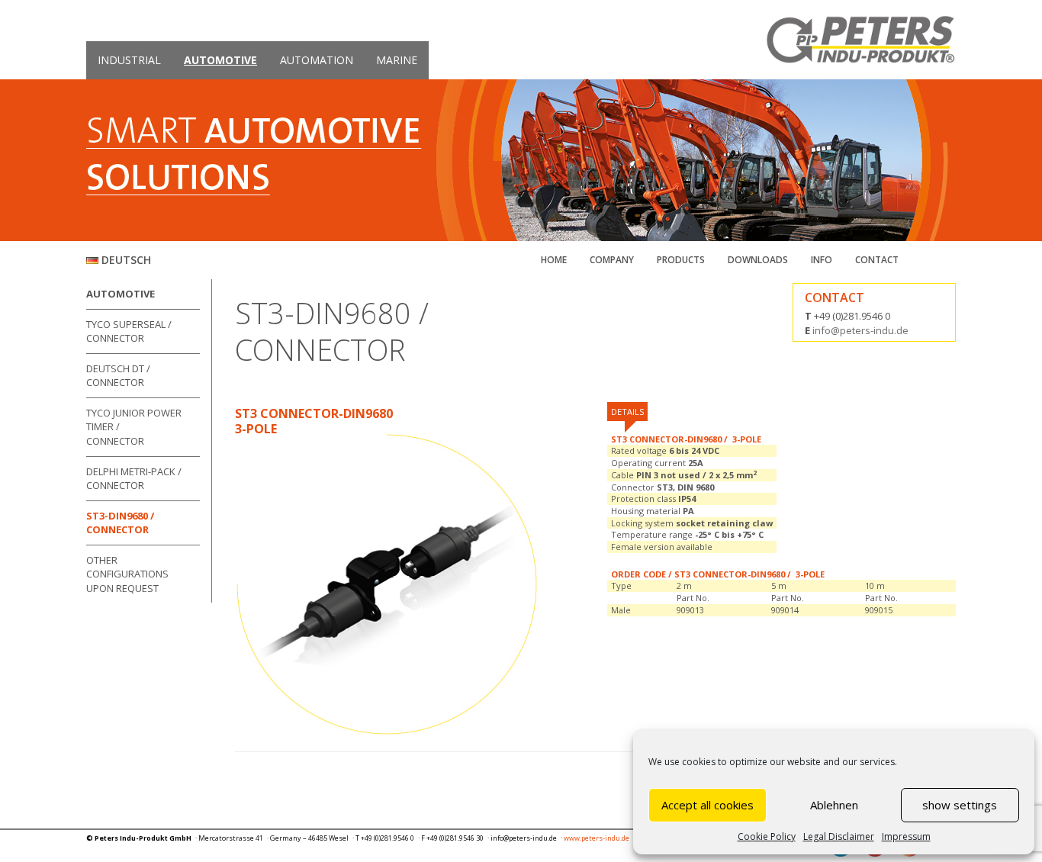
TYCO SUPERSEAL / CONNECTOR (129, 331)
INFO (821, 259)
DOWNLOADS (758, 259)
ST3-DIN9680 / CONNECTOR (120, 523)
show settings (959, 804)
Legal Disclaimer (838, 836)
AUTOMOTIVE (220, 60)
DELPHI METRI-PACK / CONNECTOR (134, 479)
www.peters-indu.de (596, 838)
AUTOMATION (316, 60)
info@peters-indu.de (860, 330)
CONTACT (877, 259)
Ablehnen (834, 804)
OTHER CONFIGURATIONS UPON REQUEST (127, 574)
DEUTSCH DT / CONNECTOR (118, 376)
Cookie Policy (767, 836)
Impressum (906, 836)
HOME (554, 259)
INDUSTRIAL (129, 60)
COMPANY (612, 259)
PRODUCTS (681, 259)
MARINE (396, 60)
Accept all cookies (707, 804)
